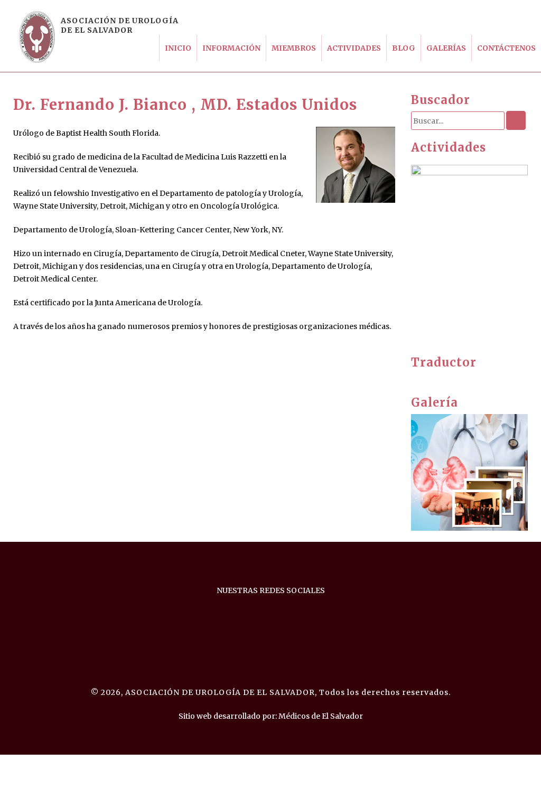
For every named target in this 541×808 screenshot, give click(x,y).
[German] (437, 378)
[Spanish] (447, 378)
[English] (416, 378)
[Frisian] (426, 378)
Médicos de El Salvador (320, 716)
